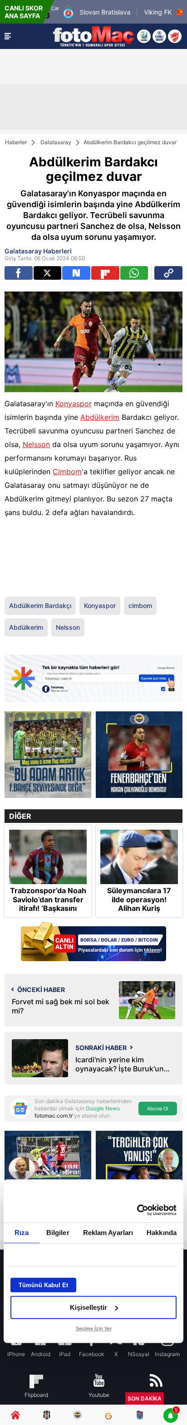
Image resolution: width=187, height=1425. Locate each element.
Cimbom (67, 471)
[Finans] (93, 942)
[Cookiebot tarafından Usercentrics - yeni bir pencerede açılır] (137, 1210)
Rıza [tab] (22, 1232)
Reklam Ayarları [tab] (108, 1232)
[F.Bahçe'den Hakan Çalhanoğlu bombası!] (139, 754)
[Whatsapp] (134, 273)
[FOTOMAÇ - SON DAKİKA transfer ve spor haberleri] (93, 36)
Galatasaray (55, 142)
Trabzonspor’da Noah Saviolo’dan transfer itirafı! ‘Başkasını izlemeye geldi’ (48, 903)
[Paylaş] (168, 273)
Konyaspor (73, 403)
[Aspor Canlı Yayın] (144, 36)
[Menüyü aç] (8, 36)
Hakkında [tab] (162, 1232)
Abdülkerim (99, 417)
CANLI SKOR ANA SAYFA (24, 11)
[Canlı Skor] (159, 36)
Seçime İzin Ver (94, 1328)
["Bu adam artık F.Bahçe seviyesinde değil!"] (48, 754)
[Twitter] (48, 273)
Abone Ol (157, 1108)
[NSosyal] (76, 273)
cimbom (140, 605)
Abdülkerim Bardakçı (40, 605)
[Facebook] (19, 273)
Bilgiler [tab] (57, 1232)
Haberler (16, 142)
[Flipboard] (105, 273)
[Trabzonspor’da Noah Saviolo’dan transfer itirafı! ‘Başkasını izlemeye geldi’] (48, 857)
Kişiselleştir (88, 1307)
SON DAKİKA (145, 1398)
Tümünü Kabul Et (43, 1285)
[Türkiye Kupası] (175, 36)
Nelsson (36, 444)
